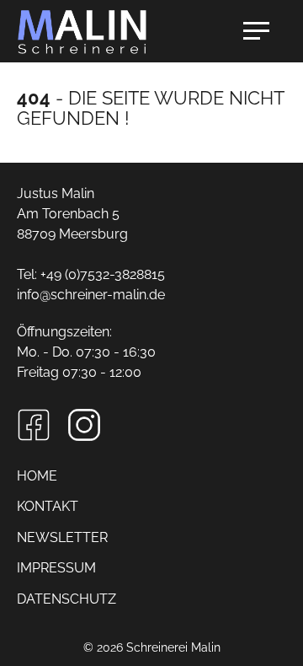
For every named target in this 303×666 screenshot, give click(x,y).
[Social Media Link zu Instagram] (84, 425)
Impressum (56, 568)
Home (37, 476)
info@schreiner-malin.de (91, 295)
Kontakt (47, 506)
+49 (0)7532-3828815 (102, 274)
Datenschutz (66, 599)
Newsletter (62, 537)
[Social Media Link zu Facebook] (33, 425)
